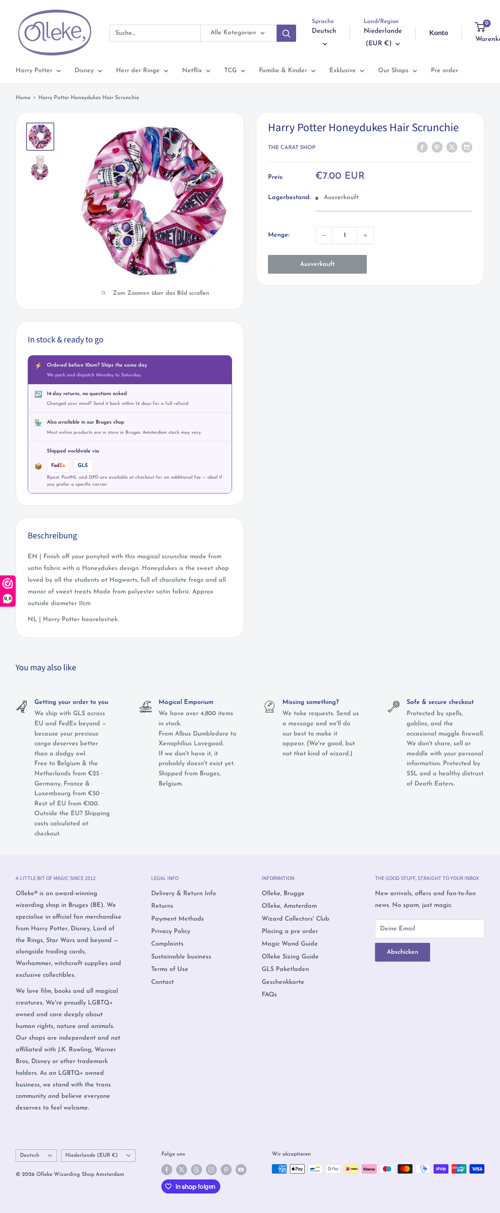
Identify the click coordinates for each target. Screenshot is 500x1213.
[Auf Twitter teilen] (451, 147)
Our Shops (393, 71)
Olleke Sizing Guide (290, 957)
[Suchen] (286, 33)
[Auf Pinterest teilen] (437, 147)
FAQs (269, 995)
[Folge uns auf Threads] (196, 1169)
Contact (162, 982)
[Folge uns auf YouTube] (241, 1169)
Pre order (444, 71)
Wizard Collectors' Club (295, 919)
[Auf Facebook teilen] (422, 147)
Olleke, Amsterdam (289, 906)
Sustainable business (181, 957)
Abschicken (402, 952)
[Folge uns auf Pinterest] (226, 1169)
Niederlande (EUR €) (91, 1155)
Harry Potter (34, 71)
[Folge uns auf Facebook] (166, 1169)
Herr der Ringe (138, 71)
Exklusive (342, 71)
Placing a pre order (290, 931)
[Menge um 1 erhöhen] (365, 235)
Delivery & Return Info (183, 894)
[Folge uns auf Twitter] (181, 1169)
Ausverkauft (317, 264)
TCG (230, 71)
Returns (162, 906)
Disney (84, 71)
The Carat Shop (292, 148)
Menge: (278, 235)
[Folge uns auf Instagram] (211, 1169)
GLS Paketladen (285, 969)
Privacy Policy (170, 931)
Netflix (192, 71)
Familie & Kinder (283, 71)
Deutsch (29, 1155)
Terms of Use (169, 969)
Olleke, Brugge (283, 894)
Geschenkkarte (283, 982)
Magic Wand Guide (290, 944)
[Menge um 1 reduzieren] (324, 235)
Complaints (167, 944)
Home (23, 98)
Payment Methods (177, 919)
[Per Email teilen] (466, 147)
